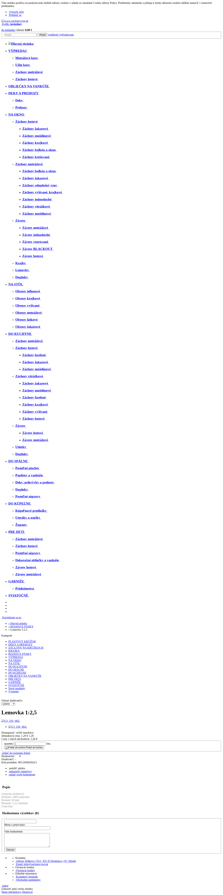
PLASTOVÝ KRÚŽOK (22, 641)
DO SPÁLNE (16, 669)
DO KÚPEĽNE (17, 672)
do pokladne (8, 29)
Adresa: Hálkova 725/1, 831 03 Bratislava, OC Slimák (45, 861)
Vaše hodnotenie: (13, 831)
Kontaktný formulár (26, 876)
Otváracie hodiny (25, 870)
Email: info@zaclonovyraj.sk (31, 864)
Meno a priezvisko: (14, 824)
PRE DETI (14, 679)
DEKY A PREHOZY (20, 644)
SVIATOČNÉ (16, 685)
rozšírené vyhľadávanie (61, 34)
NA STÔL (14, 663)
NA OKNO (14, 660)
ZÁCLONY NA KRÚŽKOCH (25, 647)
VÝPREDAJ (15, 657)
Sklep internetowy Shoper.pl (17, 891)
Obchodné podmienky (28, 879)
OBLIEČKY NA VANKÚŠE (24, 675)
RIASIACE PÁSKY (20, 653)
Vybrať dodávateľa (11, 700)
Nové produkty (16, 688)
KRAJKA (14, 650)
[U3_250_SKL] (10, 720)
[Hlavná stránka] (14, 20)
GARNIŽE (14, 682)
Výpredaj (13, 691)
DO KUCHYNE (17, 666)
